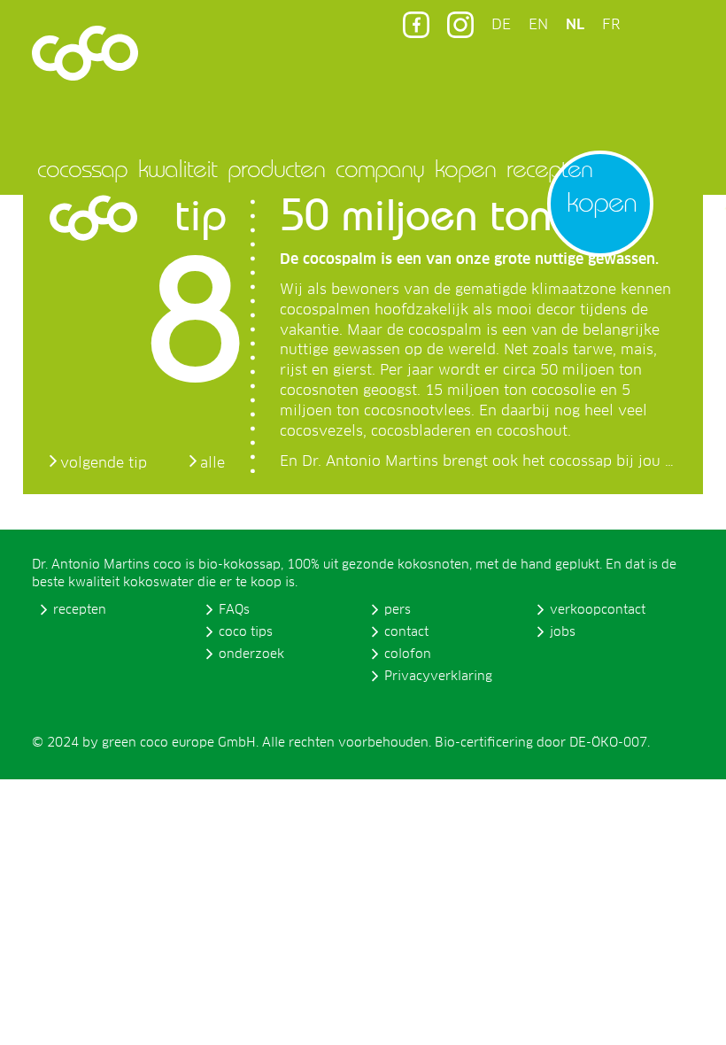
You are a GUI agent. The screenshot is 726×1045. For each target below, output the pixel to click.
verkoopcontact (597, 610)
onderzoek (251, 654)
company (380, 168)
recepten (549, 168)
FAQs (234, 610)
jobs (562, 632)
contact (406, 632)
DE (501, 25)
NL (575, 25)
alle (212, 463)
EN (538, 25)
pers (397, 610)
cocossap (82, 168)
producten (276, 168)
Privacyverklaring (438, 676)
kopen (465, 168)
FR (611, 25)
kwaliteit (177, 168)
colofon (407, 654)
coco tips (246, 632)
